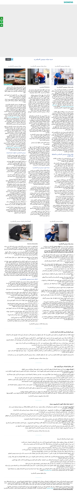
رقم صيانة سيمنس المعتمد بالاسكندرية (62, 105)
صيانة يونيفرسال (48, 470)
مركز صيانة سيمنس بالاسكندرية (13, 147)
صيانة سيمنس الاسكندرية (13, 117)
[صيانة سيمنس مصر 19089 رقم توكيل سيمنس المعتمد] (68, 2)
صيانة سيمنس (50, 488)
